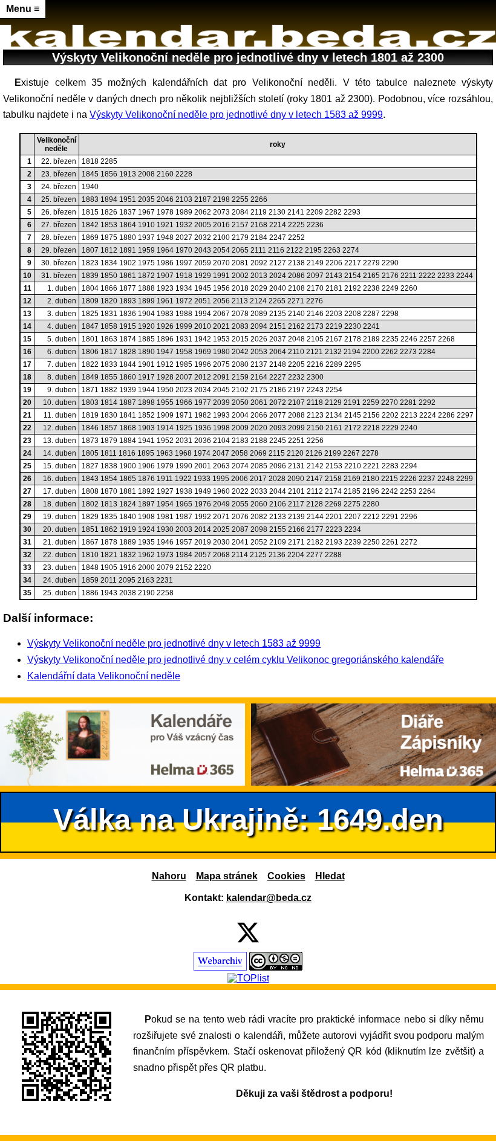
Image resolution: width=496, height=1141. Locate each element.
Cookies (286, 876)
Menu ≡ (22, 9)
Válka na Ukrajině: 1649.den (248, 819)
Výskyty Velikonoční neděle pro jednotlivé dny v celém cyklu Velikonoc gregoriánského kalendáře (235, 660)
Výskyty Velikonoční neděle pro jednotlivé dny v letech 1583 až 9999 (236, 114)
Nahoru (169, 876)
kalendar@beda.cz (269, 898)
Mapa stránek (227, 876)
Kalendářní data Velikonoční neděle (103, 676)
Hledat (330, 876)
